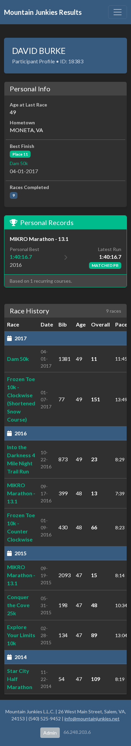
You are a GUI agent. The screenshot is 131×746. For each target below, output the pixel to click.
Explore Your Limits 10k (21, 635)
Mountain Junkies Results (43, 12)
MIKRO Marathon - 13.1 (21, 493)
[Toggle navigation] (117, 12)
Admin (50, 733)
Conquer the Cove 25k (18, 605)
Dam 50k (19, 163)
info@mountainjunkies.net (92, 718)
